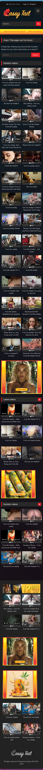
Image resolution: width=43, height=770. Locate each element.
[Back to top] (35, 763)
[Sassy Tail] (17, 14)
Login (25, 4)
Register (33, 4)
